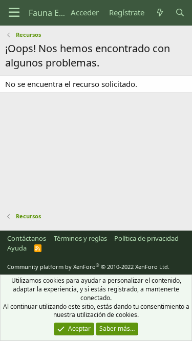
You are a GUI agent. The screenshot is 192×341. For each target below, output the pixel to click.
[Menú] (14, 13)
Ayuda (17, 248)
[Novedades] (159, 12)
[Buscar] (180, 12)
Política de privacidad (146, 238)
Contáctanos (26, 238)
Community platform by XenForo (88, 266)
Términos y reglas (80, 238)
